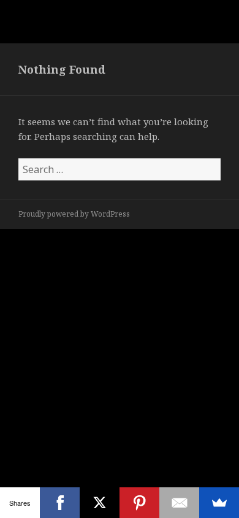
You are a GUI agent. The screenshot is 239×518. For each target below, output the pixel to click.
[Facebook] (60, 502)
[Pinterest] (139, 502)
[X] (100, 502)
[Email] (179, 502)
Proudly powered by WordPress (74, 214)
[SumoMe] (219, 502)
